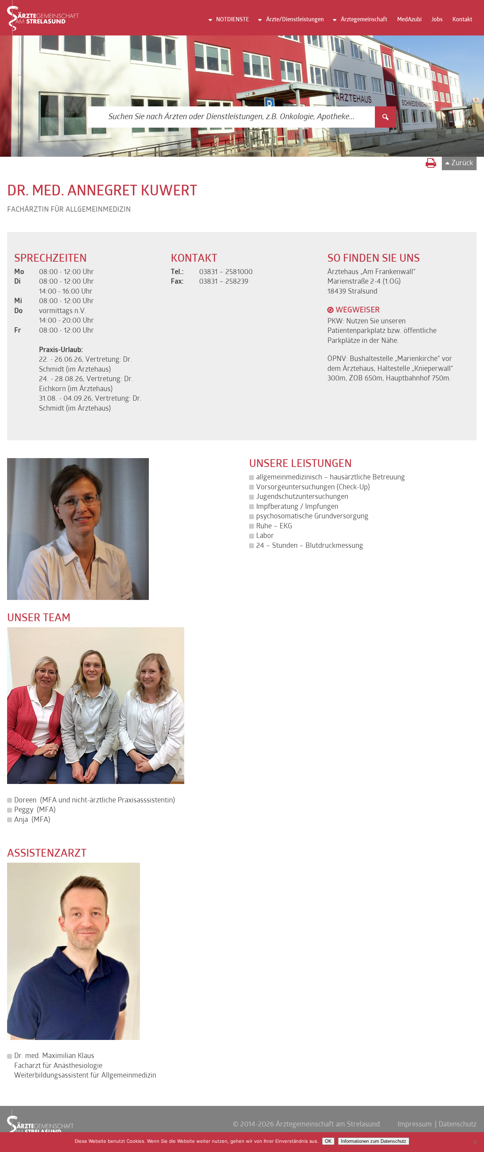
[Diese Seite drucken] (431, 164)
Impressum (415, 1124)
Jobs (437, 20)
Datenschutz (458, 1124)
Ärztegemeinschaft (364, 20)
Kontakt (462, 20)
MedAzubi (409, 20)
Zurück (462, 163)
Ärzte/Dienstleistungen (295, 20)
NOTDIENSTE (232, 20)
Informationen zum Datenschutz (373, 1141)
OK (328, 1141)
